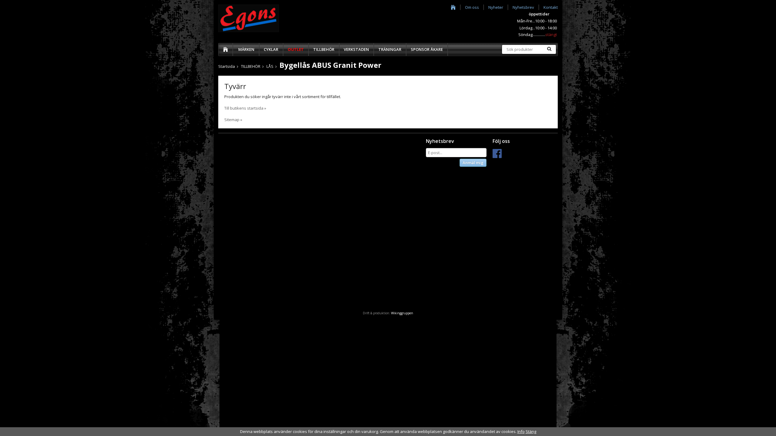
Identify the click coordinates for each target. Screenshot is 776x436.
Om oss (472, 7)
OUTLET (296, 49)
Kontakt (551, 7)
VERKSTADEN (356, 49)
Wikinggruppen (402, 313)
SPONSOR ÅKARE (427, 49)
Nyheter (495, 7)
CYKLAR (271, 49)
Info (521, 431)
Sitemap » (233, 119)
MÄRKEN (246, 49)
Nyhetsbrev (523, 7)
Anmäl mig (473, 162)
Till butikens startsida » (245, 108)
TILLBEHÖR (323, 49)
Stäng (531, 431)
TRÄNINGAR (389, 49)
